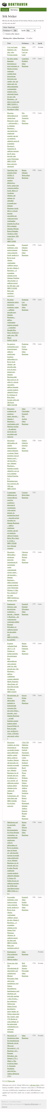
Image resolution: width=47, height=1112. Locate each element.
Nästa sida (11, 1081)
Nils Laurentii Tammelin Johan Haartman (25, 118)
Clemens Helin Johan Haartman (25, 495)
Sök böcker (14, 10)
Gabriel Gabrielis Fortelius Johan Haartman (25, 445)
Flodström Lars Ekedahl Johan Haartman (25, 304)
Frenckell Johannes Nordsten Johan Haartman (25, 250)
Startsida (5, 10)
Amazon (4, 1107)
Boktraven (15, 4)
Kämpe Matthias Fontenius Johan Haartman (25, 648)
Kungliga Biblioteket (31, 1104)
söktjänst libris (35, 1085)
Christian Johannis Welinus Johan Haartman (25, 557)
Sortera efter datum (12, 34)
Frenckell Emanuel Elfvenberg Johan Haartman (25, 609)
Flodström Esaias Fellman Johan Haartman (25, 349)
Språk (23, 31)
